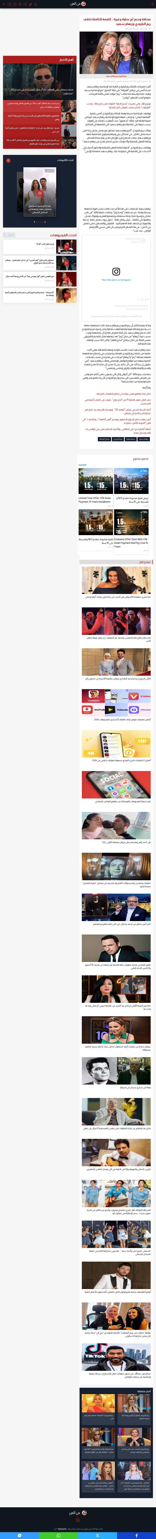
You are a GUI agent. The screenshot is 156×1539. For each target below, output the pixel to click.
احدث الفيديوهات (42, 235)
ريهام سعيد (143, 439)
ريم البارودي (117, 439)
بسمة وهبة (130, 439)
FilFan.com (97, 1529)
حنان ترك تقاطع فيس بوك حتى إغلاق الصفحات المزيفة (124, 393)
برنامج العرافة (104, 439)
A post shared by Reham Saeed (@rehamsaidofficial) (116, 316)
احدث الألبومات (65, 160)
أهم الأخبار (66, 59)
